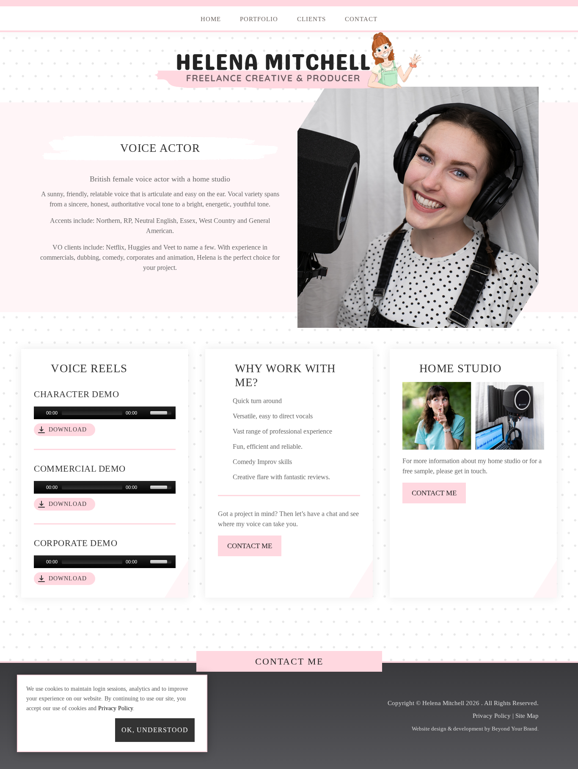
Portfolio (259, 19)
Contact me (249, 546)
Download (68, 429)
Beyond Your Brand (514, 728)
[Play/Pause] (39, 412)
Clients (311, 19)
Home (211, 19)
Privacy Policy (492, 715)
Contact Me (289, 661)
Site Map (527, 715)
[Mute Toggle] (144, 412)
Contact (361, 19)
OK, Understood (154, 729)
